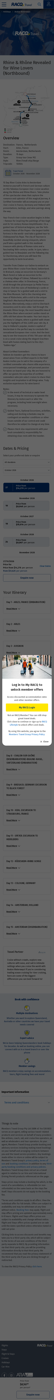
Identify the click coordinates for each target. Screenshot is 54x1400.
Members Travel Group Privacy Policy (27, 734)
